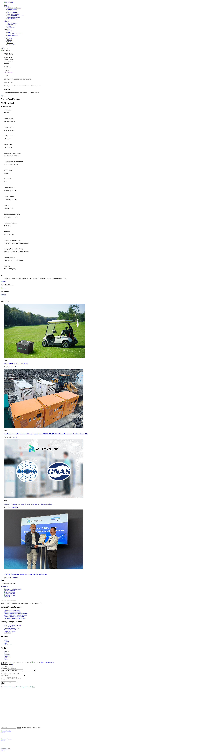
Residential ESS (8, 626)
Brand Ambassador (12, 35)
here (33, 687)
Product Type (4, 675)
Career (9, 32)
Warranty (9, 40)
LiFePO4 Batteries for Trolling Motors (14, 616)
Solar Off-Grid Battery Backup (12, 625)
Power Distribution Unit (13, 17)
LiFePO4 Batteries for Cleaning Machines (15, 615)
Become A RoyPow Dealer (14, 34)
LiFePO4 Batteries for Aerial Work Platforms (16, 613)
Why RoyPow (11, 24)
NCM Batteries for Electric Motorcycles (14, 618)
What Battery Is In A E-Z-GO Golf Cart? (16, 363)
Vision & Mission (12, 23)
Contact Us (10, 30)
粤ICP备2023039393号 (47, 662)
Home (5, 5)
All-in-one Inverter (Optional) (15, 15)
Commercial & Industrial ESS (12, 628)
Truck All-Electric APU (10, 630)
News (5, 20)
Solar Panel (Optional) (13, 14)
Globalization (11, 27)
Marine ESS (7, 633)
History (9, 26)
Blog (5, 657)
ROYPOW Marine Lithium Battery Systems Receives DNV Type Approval (25, 574)
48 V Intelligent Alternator (14, 8)
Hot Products (4, 664)
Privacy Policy (11, 44)
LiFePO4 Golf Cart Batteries (12, 610)
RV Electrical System (9, 631)
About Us (6, 21)
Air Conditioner (11, 11)
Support (9, 38)
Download (10, 43)
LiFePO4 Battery (12, 9)
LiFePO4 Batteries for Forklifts (12, 612)
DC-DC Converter (12, 12)
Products (6, 6)
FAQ (5, 643)
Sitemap (11, 664)
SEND (2, 684)
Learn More (15, 367)
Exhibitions (7, 654)
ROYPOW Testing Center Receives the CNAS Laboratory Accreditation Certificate (28, 504)
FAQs (9, 41)
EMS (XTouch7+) (12, 18)
